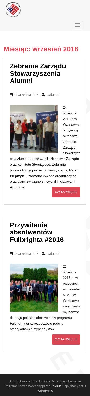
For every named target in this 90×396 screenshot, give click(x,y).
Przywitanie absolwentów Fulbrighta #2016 (37, 232)
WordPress (45, 391)
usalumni (52, 95)
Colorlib (56, 386)
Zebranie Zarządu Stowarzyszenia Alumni (38, 73)
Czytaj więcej (66, 192)
